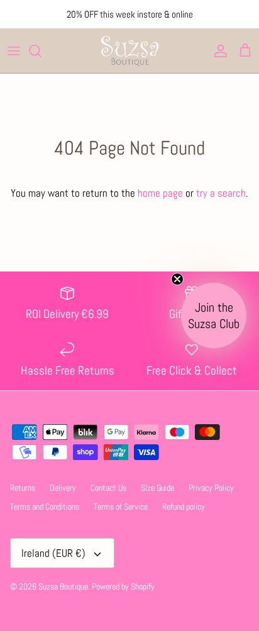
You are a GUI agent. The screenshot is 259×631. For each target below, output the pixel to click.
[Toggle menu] (14, 51)
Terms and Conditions (44, 506)
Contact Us (108, 487)
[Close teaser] (177, 279)
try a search (221, 193)
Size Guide (157, 487)
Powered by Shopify (123, 586)
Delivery (63, 487)
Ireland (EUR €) (53, 553)
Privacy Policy (211, 487)
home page (160, 193)
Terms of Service (121, 506)
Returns (22, 487)
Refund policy (183, 506)
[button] (213, 315)
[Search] (41, 51)
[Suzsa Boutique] (129, 51)
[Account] (217, 51)
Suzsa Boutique (63, 586)
